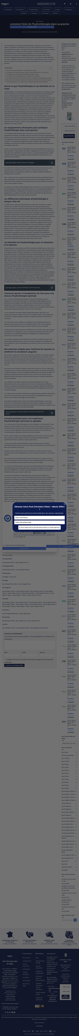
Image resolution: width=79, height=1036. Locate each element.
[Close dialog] (65, 504)
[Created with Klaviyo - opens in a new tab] (39, 533)
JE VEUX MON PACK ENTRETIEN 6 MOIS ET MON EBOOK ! (39, 527)
